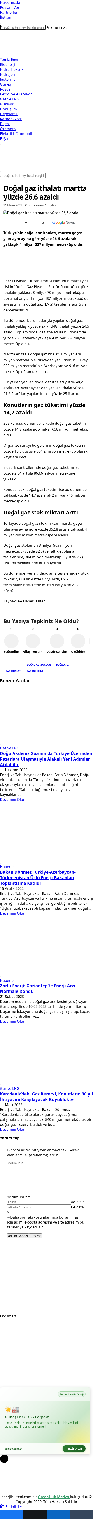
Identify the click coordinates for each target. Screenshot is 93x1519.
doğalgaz (62, 664)
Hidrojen (7, 74)
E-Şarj (5, 138)
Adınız (77, 1201)
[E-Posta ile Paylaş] (81, 1514)
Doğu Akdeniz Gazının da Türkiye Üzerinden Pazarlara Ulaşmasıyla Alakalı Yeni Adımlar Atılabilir (46, 759)
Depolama (9, 113)
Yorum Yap (9, 1137)
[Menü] (0, 144)
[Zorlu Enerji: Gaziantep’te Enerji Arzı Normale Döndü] (46, 970)
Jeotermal (8, 79)
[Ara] (66, 28)
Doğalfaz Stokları (39, 664)
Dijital (5, 123)
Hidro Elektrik (11, 69)
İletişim (6, 17)
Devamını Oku (12, 799)
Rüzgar (6, 89)
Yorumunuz (18, 1197)
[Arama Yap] (0, 23)
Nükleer (7, 104)
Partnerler (9, 12)
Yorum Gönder (18, 1236)
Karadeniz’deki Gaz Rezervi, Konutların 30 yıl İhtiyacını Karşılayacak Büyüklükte (46, 1096)
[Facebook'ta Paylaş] (11, 1514)
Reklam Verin (11, 7)
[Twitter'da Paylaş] (34, 1514)
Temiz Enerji (10, 59)
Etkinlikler (13, 1506)
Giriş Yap (35, 1236)
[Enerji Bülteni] (46, 49)
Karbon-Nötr (11, 118)
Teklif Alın (74, 1448)
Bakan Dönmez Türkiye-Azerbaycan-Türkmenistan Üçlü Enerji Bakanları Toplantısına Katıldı (38, 877)
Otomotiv (8, 128)
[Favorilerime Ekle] (16, 223)
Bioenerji (7, 64)
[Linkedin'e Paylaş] (58, 1514)
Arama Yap (55, 27)
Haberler (7, 866)
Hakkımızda (10, 2)
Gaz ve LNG (9, 99)
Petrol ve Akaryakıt (16, 94)
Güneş (5, 84)
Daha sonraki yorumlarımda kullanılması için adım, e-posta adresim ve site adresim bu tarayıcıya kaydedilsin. (45, 1222)
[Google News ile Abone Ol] (63, 223)
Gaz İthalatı (13, 671)
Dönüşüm (8, 109)
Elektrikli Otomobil (16, 133)
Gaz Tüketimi (35, 671)
